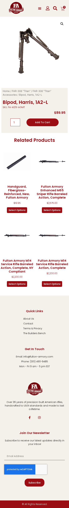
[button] (39, 8)
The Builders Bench (34, 333)
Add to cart (42, 122)
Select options (17, 210)
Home (6, 91)
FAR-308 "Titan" (21, 91)
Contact (28, 323)
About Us (28, 318)
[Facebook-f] (29, 417)
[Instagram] (39, 417)
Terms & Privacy (32, 328)
